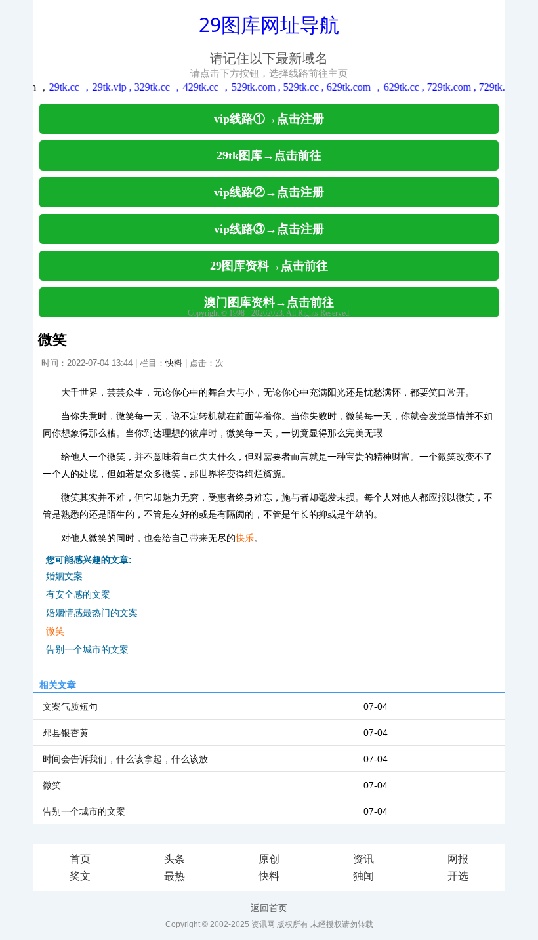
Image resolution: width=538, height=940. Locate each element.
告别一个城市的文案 (87, 649)
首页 (80, 859)
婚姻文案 (64, 576)
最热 (174, 876)
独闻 (363, 876)
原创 (269, 859)
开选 (457, 876)
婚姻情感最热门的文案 (92, 612)
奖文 (80, 876)
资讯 (363, 859)
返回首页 (269, 908)
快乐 (245, 538)
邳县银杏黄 (66, 732)
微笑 (55, 631)
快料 (173, 363)
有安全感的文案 (78, 594)
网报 (457, 859)
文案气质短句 (70, 706)
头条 (174, 859)
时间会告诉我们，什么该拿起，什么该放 (125, 759)
